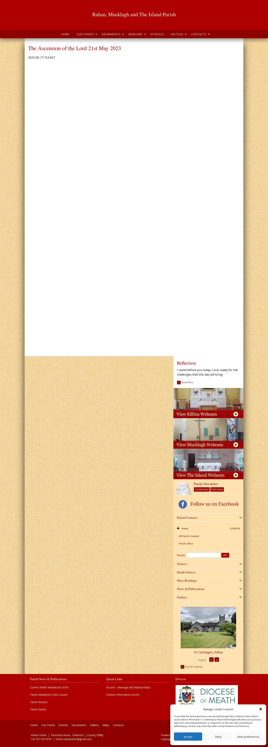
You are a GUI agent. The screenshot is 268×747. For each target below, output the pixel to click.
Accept (188, 736)
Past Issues (217, 489)
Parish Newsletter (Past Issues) (49, 694)
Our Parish (85, 34)
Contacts (198, 34)
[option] (208, 630)
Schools (157, 34)
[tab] (208, 517)
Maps (105, 725)
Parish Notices (38, 702)
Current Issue (202, 489)
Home (65, 34)
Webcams (136, 34)
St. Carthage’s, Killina (208, 652)
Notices (177, 34)
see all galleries (194, 666)
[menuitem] (65, 34)
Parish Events (38, 709)
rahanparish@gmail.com (77, 739)
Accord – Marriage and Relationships (128, 687)
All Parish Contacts (189, 536)
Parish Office (186, 543)
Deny (218, 736)
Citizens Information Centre (122, 694)
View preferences (248, 736)
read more (187, 382)
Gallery (94, 725)
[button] (261, 709)
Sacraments (111, 34)
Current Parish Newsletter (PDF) (49, 687)
